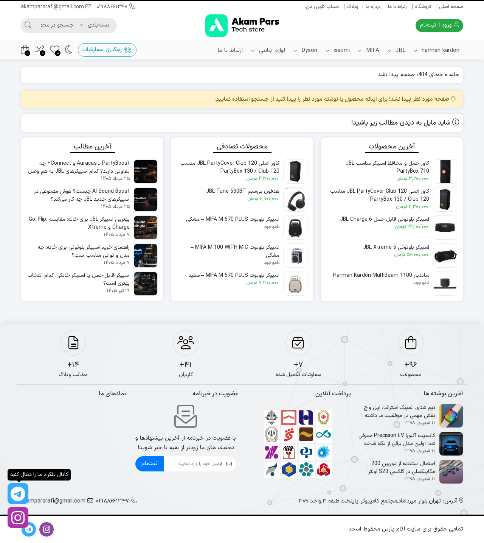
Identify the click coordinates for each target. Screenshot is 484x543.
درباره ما (373, 7)
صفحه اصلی (451, 7)
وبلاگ (352, 7)
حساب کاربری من (323, 7)
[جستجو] (28, 25)
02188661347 (113, 7)
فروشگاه (423, 7)
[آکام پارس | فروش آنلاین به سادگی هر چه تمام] (242, 25)
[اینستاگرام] (18, 517)
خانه (454, 74)
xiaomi (341, 50)
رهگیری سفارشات (103, 49)
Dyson (308, 50)
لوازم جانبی (271, 50)
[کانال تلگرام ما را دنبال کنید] (18, 493)
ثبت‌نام (149, 463)
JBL (399, 50)
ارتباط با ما (398, 7)
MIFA (371, 50)
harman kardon (439, 50)
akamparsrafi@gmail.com (53, 7)
